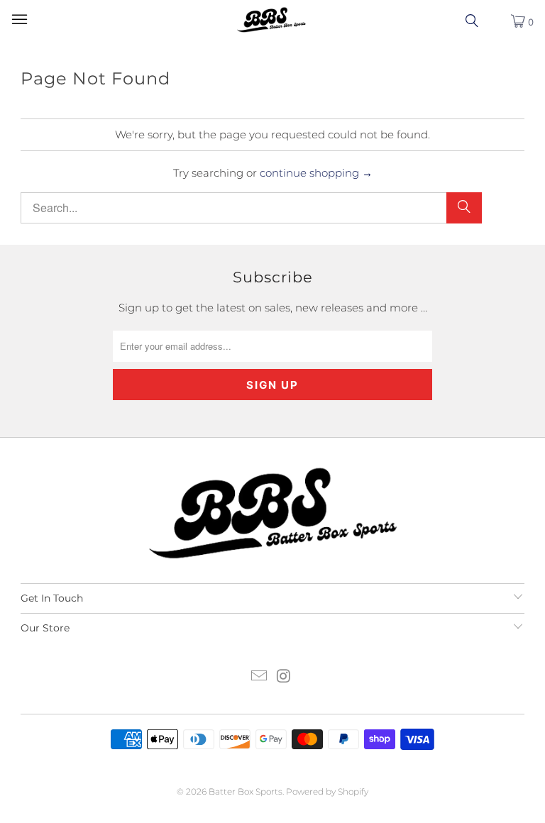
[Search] (464, 207)
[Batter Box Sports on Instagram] (284, 677)
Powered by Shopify (327, 791)
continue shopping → (316, 172)
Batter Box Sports (245, 791)
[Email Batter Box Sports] (259, 677)
